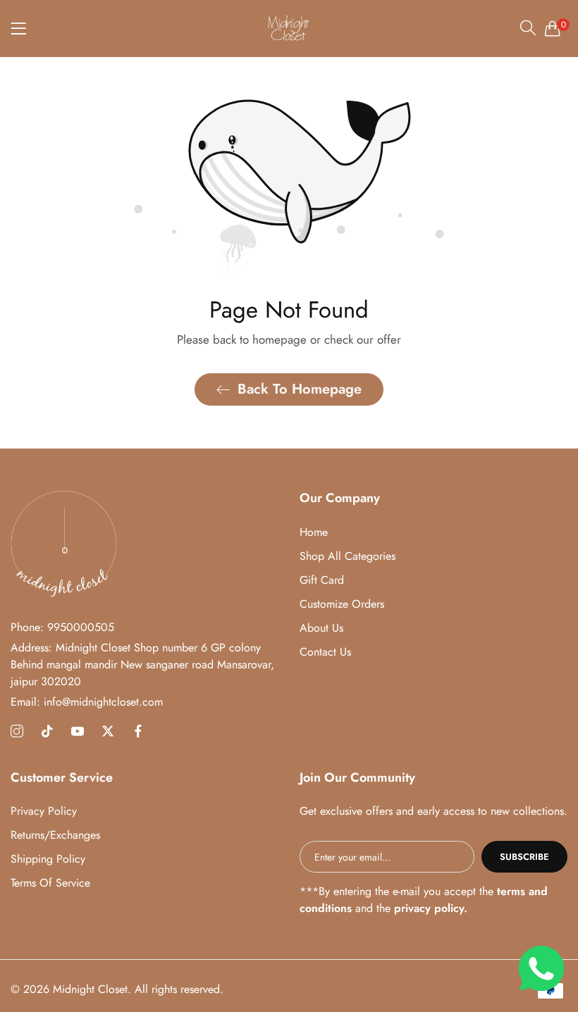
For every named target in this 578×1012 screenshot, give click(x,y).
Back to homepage (300, 389)
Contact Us (325, 652)
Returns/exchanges (55, 835)
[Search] (528, 27)
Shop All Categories (347, 556)
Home (314, 532)
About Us (321, 628)
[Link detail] (17, 732)
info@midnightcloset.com (87, 702)
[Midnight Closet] (289, 28)
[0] (552, 28)
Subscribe (524, 856)
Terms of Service (50, 883)
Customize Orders (342, 604)
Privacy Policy (44, 811)
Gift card (322, 580)
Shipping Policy (48, 859)
